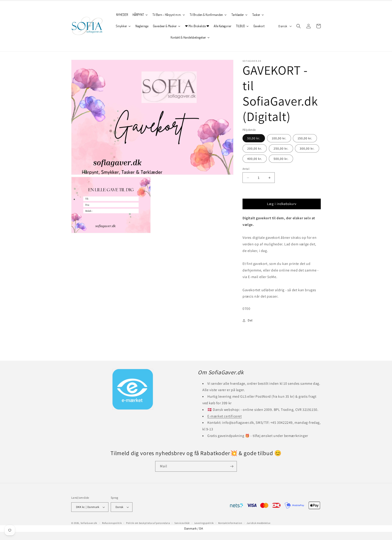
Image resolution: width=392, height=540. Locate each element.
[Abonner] (232, 466)
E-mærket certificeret (224, 416)
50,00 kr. (253, 138)
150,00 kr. (305, 138)
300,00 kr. (307, 148)
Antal (246, 169)
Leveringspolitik (204, 523)
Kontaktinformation (230, 523)
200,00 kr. (254, 148)
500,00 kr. (281, 159)
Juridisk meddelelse (258, 523)
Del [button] (250, 320)
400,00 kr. (254, 159)
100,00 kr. (279, 138)
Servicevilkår (182, 523)
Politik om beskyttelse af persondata (148, 523)
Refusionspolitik (112, 523)
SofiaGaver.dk (89, 523)
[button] (299, 26)
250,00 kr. (281, 148)
